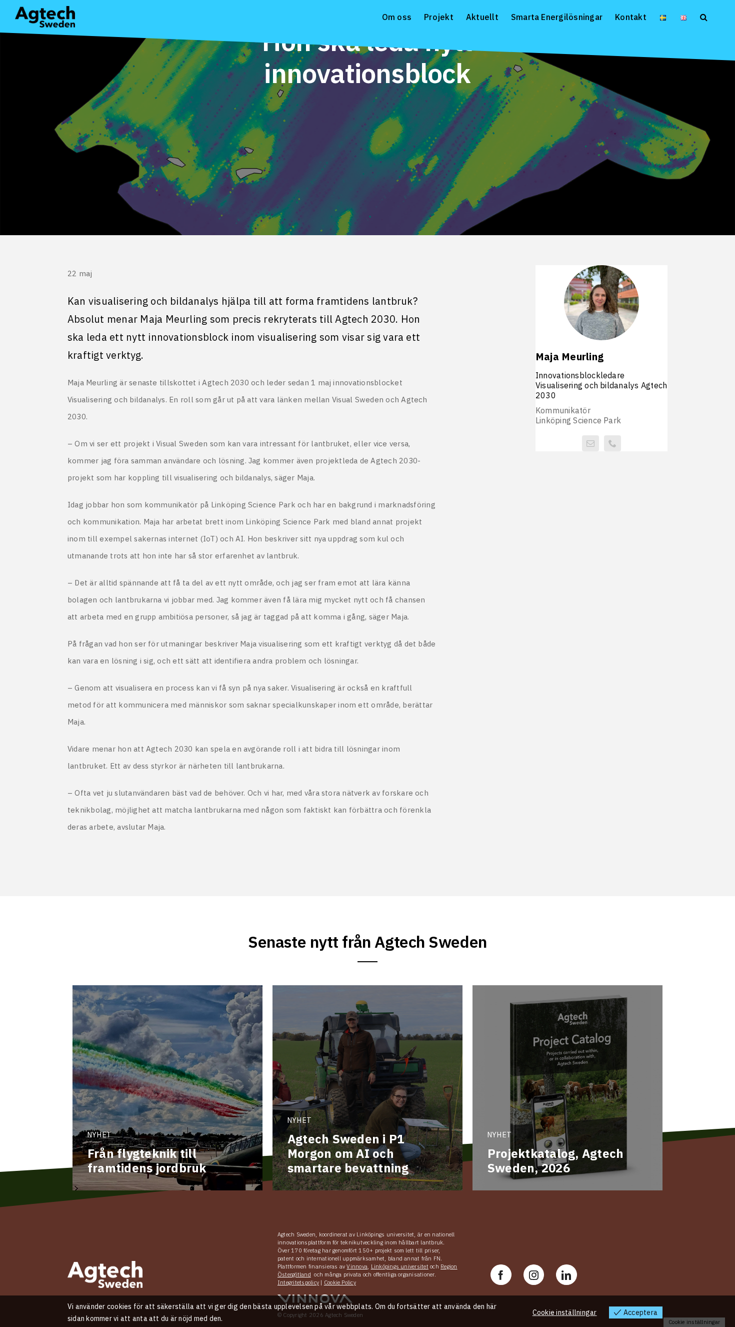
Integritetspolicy (298, 1282)
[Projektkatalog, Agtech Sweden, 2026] (567, 1087)
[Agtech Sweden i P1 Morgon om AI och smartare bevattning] (367, 1087)
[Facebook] (500, 1274)
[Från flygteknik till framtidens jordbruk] (167, 1087)
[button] (704, 16)
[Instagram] (534, 1274)
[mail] (590, 443)
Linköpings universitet (399, 1266)
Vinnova (357, 1266)
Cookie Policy (340, 1282)
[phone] (612, 443)
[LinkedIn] (566, 1274)
